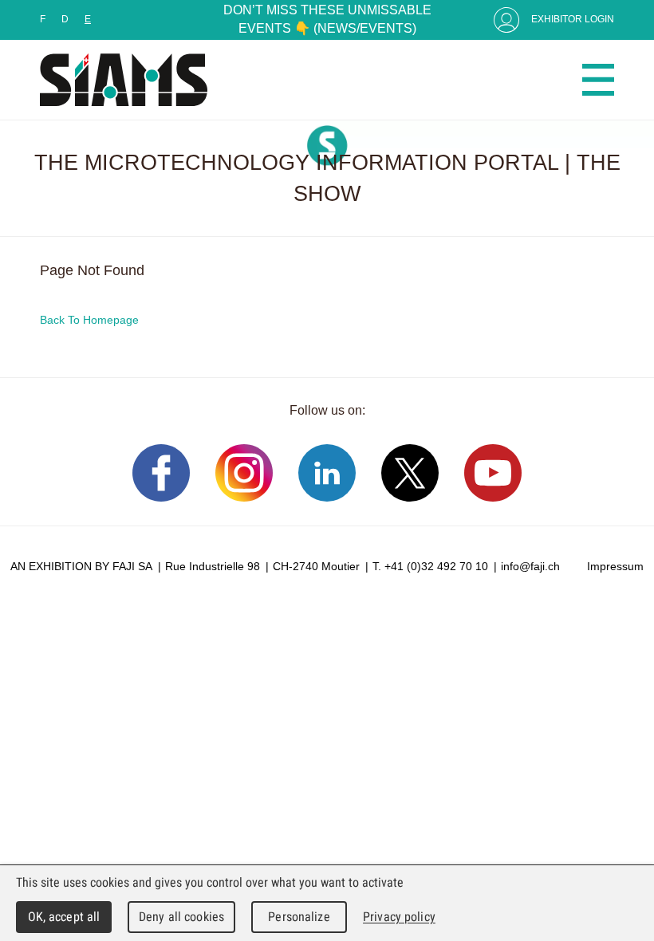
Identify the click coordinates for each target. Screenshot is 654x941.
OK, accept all (64, 916)
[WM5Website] (123, 79)
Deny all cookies (181, 916)
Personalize (298, 916)
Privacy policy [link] (399, 916)
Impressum (615, 566)
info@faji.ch (530, 566)
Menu (598, 80)
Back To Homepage (89, 319)
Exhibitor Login (572, 19)
